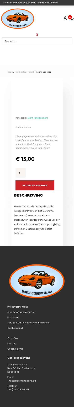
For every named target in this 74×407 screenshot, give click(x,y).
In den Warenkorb (34, 185)
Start (10, 72)
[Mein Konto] (65, 18)
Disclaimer (13, 317)
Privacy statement (17, 306)
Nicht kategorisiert (24, 72)
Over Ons (12, 338)
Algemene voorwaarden (21, 312)
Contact (11, 343)
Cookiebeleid (15, 328)
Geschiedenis (15, 348)
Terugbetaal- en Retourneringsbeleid (28, 322)
